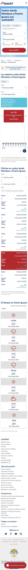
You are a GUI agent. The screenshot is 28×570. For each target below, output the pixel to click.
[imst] (21, 534)
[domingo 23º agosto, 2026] (3, 143)
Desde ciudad (15, 541)
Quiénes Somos (5, 442)
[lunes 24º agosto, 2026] (6, 143)
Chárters (3, 458)
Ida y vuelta (6, 25)
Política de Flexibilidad (7, 474)
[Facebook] (11, 534)
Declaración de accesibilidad (9, 526)
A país (4, 539)
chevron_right (26, 116)
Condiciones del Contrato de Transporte (12, 496)
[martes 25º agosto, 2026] (8, 143)
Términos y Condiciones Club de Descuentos (10, 506)
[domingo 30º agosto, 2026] (21, 143)
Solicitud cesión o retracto (8, 478)
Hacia (2, 91)
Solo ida (4, 81)
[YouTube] (16, 534)
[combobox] (14, 88)
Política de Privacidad (7, 503)
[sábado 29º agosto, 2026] (18, 143)
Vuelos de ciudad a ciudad (17, 539)
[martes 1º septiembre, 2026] (26, 143)
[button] (17, 25)
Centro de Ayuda (6, 469)
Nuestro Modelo (6, 444)
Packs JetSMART (6, 453)
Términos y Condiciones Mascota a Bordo (13, 509)
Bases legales (5, 515)
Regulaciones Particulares (8, 498)
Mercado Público (6, 460)
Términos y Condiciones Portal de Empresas (10, 512)
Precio (2, 187)
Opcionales (4, 451)
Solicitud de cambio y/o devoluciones (12, 476)
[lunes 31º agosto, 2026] (23, 143)
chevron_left (2, 116)
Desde (4, 32)
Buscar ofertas (14, 119)
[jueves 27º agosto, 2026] (13, 143)
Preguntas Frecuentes (7, 471)
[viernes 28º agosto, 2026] (16, 143)
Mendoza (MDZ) (8, 34)
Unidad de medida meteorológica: (19, 305)
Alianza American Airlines (8, 449)
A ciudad (9, 539)
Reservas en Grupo (6, 485)
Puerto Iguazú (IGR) (8, 39)
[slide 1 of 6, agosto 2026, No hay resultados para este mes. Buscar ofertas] (14, 116)
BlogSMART (5, 462)
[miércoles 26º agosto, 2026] (11, 143)
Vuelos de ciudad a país (6, 541)
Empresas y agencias (7, 455)
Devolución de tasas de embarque (11, 480)
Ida (3, 43)
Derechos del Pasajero (7, 501)
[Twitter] (6, 534)
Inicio (2, 60)
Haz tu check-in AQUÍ (7, 487)
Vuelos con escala (6, 483)
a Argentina (17, 60)
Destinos (3, 446)
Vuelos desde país (23, 541)
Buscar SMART (14, 50)
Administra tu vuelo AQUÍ (8, 489)
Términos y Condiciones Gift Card (10, 517)
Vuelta (16, 43)
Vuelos (9, 60)
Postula (3, 524)
